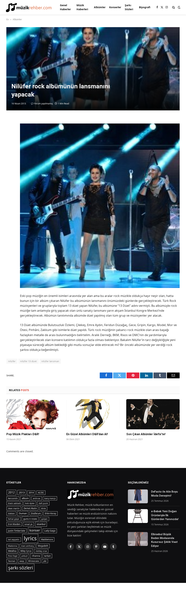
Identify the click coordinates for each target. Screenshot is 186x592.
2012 (11, 492)
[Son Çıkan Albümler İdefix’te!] (153, 414)
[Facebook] (10, 129)
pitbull (24, 555)
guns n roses (30, 518)
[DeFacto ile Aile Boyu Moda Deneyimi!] (138, 496)
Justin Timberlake (16, 530)
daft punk (43, 503)
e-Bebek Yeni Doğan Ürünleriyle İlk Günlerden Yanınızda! (165, 515)
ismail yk (28, 524)
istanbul (41, 524)
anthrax (36, 498)
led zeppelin (13, 539)
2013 (22, 492)
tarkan (47, 555)
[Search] (173, 7)
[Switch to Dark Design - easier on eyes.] (179, 7)
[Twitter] (10, 138)
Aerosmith (13, 498)
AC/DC (41, 492)
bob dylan (30, 503)
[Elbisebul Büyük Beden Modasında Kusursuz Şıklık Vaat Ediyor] (138, 539)
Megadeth (43, 545)
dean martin (14, 508)
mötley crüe (41, 551)
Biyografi (144, 7)
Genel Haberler (65, 7)
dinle (43, 508)
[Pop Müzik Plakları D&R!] (33, 414)
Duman (23, 513)
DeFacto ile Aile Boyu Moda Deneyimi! (164, 493)
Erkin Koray (50, 513)
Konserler (115, 7)
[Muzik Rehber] (28, 7)
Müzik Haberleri (82, 7)
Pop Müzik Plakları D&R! (22, 434)
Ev (7, 19)
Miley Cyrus (25, 551)
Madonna (12, 545)
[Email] (10, 163)
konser (34, 530)
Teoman (11, 561)
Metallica (12, 551)
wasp (21, 561)
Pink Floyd (12, 556)
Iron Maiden (14, 524)
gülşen (44, 519)
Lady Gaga (49, 530)
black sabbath (14, 503)
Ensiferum (36, 513)
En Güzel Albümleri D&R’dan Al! (87, 434)
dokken (11, 513)
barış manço (50, 498)
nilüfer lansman (50, 361)
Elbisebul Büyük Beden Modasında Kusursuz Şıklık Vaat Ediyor (164, 540)
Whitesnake (33, 561)
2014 (31, 492)
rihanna (36, 555)
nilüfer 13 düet (28, 361)
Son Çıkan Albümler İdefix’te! (145, 434)
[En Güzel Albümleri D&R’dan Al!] (93, 414)
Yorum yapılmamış (43, 103)
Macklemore (47, 539)
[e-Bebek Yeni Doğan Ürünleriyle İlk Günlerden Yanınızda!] (138, 516)
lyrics (30, 538)
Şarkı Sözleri (129, 7)
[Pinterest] (10, 155)
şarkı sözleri (20, 568)
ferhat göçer (13, 519)
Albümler (100, 7)
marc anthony (27, 546)
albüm (25, 498)
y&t (44, 561)
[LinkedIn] (10, 146)
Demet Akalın (30, 508)
